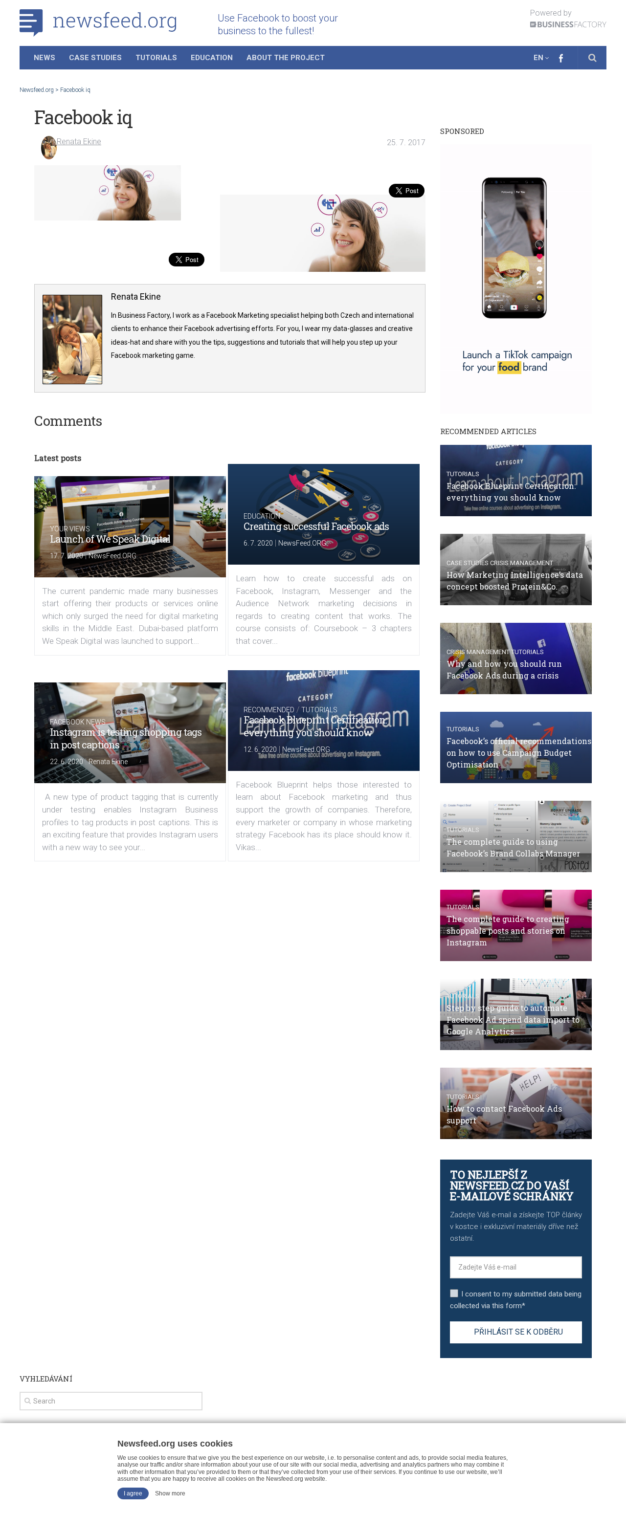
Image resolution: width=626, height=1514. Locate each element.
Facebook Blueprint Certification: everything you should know (315, 726)
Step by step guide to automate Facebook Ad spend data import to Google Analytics (513, 1019)
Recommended (269, 710)
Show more (170, 1493)
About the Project (285, 57)
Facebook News (78, 722)
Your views (70, 529)
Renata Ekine (79, 141)
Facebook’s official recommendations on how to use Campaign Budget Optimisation (519, 752)
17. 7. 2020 (66, 556)
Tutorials (156, 57)
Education (212, 57)
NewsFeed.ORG (112, 556)
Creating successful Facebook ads (316, 526)
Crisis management (521, 563)
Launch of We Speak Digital (110, 538)
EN (538, 57)
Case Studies (95, 57)
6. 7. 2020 (258, 543)
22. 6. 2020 (66, 762)
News (44, 57)
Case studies (468, 563)
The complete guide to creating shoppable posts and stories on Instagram (508, 930)
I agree (133, 1493)
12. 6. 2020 (260, 749)
